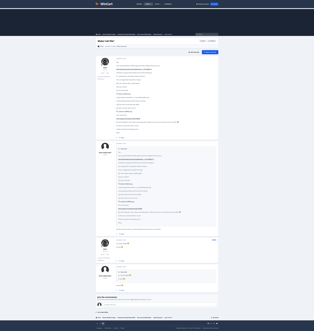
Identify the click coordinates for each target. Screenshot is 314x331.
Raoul (101, 46)
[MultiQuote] (116, 137)
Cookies (122, 328)
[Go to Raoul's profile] (98, 46)
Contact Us (115, 328)
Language (99, 328)
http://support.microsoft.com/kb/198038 (128, 119)
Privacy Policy (108, 328)
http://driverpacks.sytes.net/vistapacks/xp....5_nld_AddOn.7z (134, 69)
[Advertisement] (157, 20)
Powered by (210, 328)
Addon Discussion (122, 46)
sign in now (134, 299)
